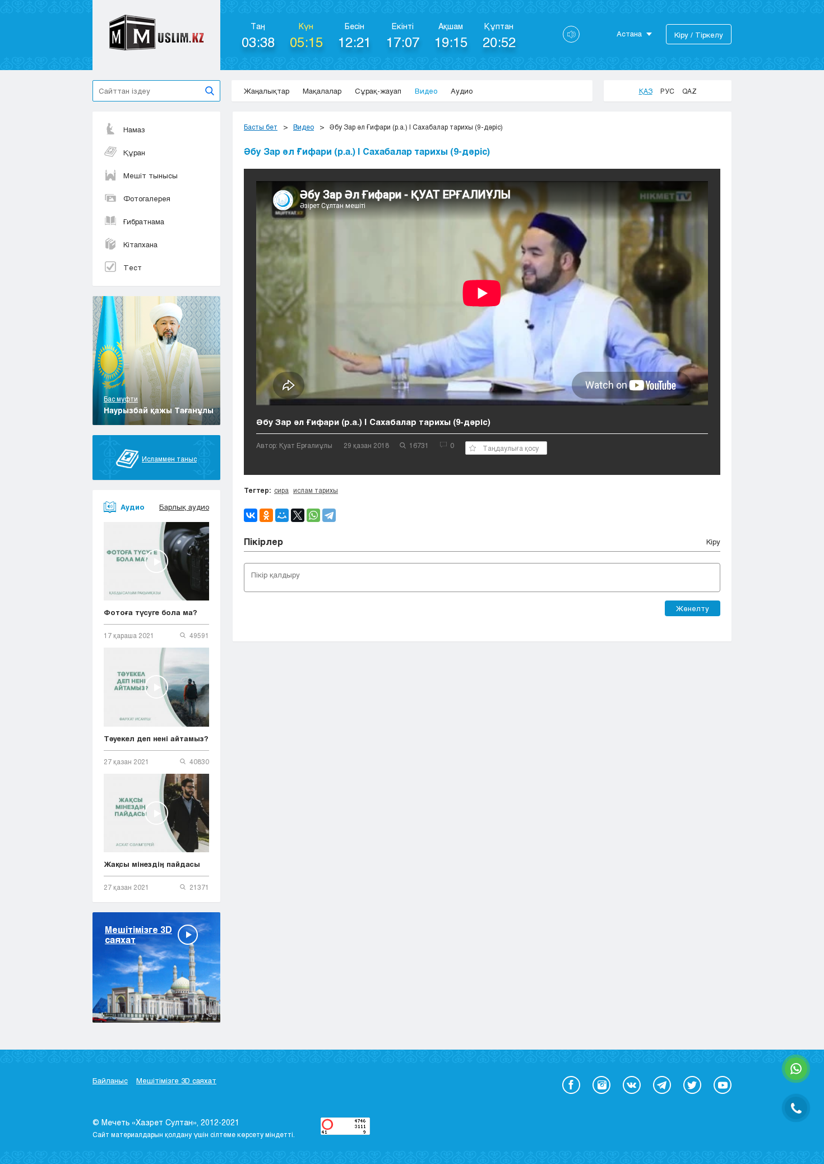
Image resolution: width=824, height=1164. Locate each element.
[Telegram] (329, 515)
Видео (426, 90)
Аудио (462, 90)
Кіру (713, 541)
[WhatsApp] (313, 515)
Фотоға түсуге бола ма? (150, 612)
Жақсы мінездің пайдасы (152, 864)
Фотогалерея (146, 198)
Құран (134, 152)
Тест (132, 267)
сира (281, 490)
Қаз (645, 91)
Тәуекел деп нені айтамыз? (156, 738)
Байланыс (110, 1080)
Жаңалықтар (266, 90)
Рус (667, 91)
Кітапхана (140, 244)
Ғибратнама (143, 221)
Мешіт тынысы (150, 175)
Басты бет (260, 127)
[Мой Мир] (282, 515)
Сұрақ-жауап (378, 90)
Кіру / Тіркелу (698, 34)
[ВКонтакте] (250, 515)
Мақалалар (322, 90)
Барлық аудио (184, 506)
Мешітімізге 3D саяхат (176, 1080)
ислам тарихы (315, 490)
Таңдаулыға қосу (511, 448)
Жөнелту (692, 608)
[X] (297, 515)
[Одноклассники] (266, 515)
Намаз (134, 129)
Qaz (689, 91)
